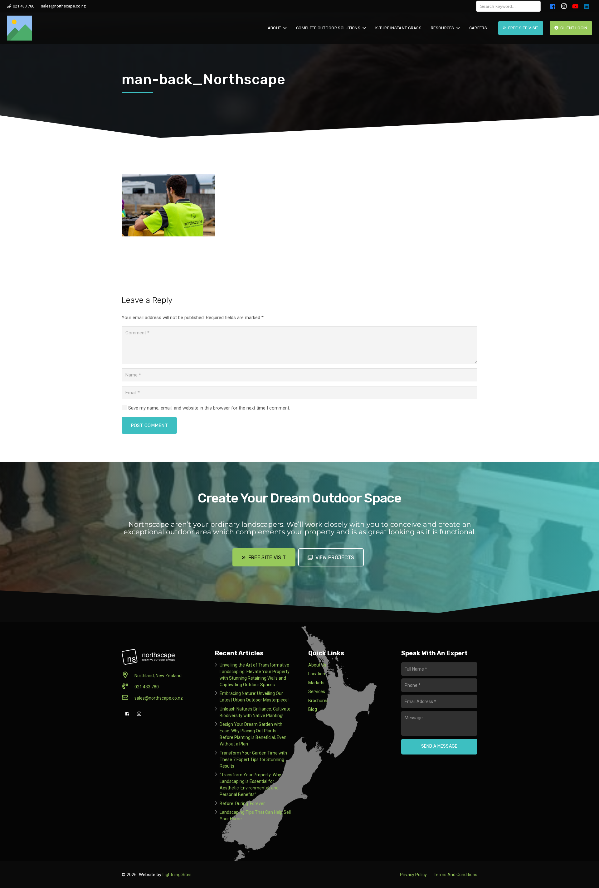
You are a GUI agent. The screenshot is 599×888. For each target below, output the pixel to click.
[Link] (19, 28)
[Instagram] (564, 6)
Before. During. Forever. (242, 803)
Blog (312, 709)
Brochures (318, 700)
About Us (317, 664)
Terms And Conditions (455, 874)
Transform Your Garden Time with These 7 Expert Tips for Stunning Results (253, 759)
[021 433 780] (128, 687)
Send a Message (439, 746)
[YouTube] (575, 6)
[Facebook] (552, 6)
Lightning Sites (177, 874)
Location (316, 673)
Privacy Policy (413, 874)
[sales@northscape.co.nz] (128, 698)
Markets (316, 682)
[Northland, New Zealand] (128, 676)
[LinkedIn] (586, 6)
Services (316, 691)
